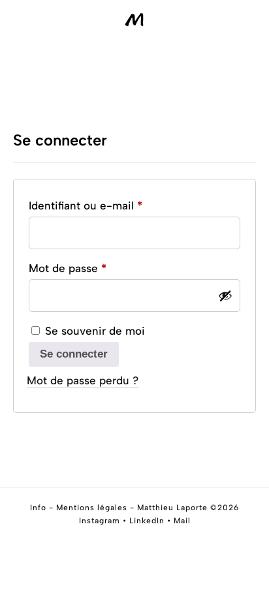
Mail (182, 520)
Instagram (99, 520)
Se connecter (74, 354)
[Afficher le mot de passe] (225, 295)
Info (38, 507)
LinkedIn (147, 520)
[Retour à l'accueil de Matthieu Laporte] (134, 20)
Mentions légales (91, 507)
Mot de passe (96, 268)
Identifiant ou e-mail (114, 205)
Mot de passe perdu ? (82, 380)
